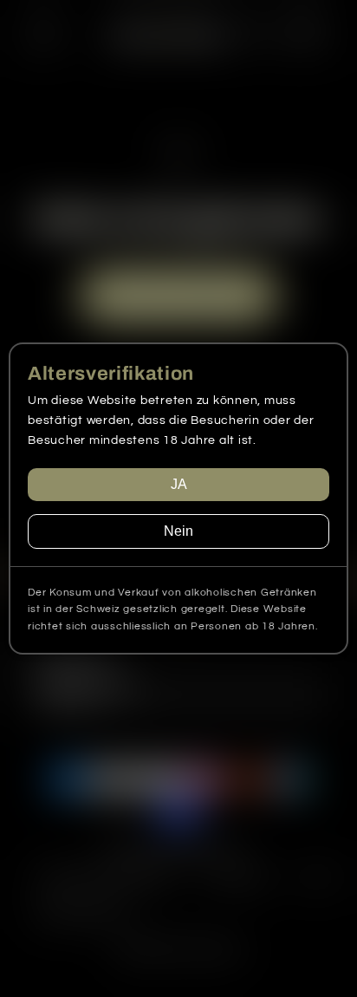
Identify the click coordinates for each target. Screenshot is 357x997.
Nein (178, 531)
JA (179, 484)
